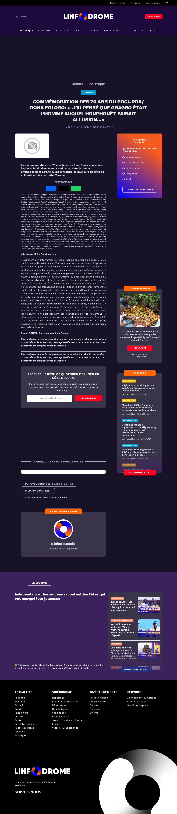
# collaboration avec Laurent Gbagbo (46, 497)
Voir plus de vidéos (135, 669)
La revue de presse (140, 288)
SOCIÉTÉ (93, 30)
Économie (44, 30)
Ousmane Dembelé (135, 163)
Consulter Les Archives (140, 189)
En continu (140, 373)
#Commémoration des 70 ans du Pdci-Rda (49, 483)
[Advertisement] (88, 58)
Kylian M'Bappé (133, 157)
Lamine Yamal (133, 168)
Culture (131, 30)
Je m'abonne (154, 16)
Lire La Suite (140, 348)
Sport (79, 30)
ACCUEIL (78, 84)
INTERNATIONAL (112, 30)
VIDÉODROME (149, 30)
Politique (26, 30)
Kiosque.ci (135, 3)
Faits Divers (63, 30)
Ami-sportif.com (153, 3)
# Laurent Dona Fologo (38, 490)
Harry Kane (131, 173)
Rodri (128, 179)
